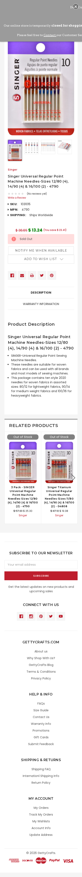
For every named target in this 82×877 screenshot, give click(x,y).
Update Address (41, 835)
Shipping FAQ (41, 769)
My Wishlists (41, 821)
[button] (75, 6)
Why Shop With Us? (41, 658)
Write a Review (17, 197)
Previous (9, 477)
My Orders (41, 808)
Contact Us (41, 717)
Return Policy (41, 783)
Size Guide (41, 710)
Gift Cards (41, 737)
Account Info (41, 828)
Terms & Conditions (41, 672)
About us (41, 651)
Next (73, 477)
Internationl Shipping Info (41, 776)
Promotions (41, 730)
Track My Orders (41, 814)
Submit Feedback (41, 744)
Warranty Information (41, 304)
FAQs (41, 703)
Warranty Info (41, 724)
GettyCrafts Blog (41, 665)
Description (41, 292)
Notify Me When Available (41, 250)
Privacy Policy (41, 678)
